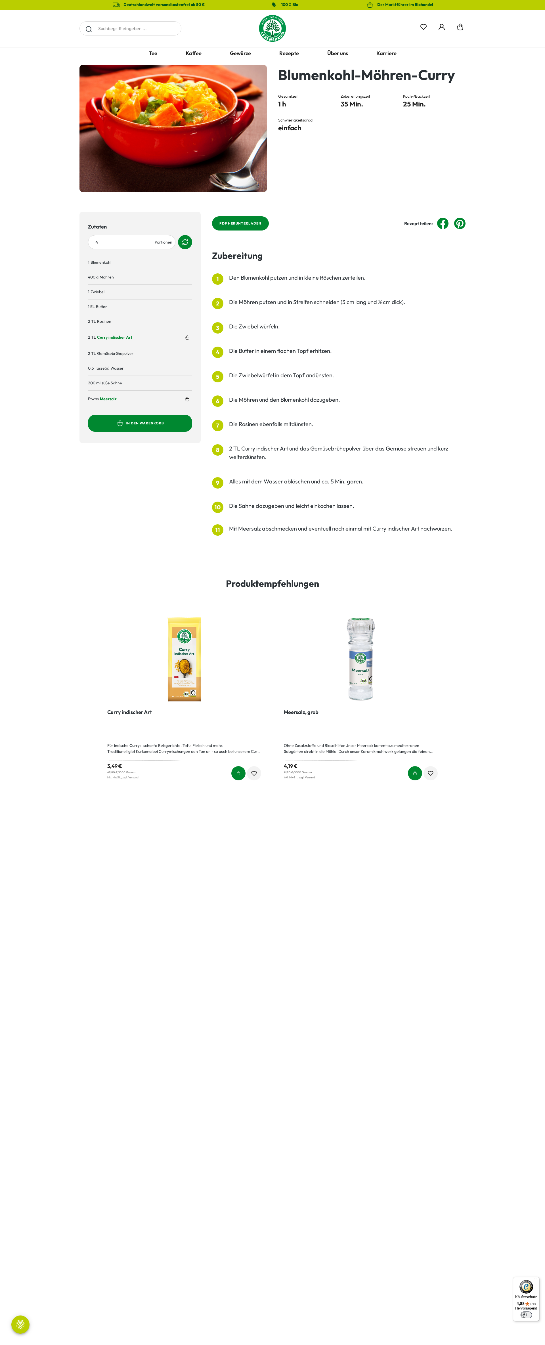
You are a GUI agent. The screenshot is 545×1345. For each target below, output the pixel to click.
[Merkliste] (423, 26)
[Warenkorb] (460, 28)
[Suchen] (88, 28)
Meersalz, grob (301, 712)
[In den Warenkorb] (187, 337)
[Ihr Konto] (441, 26)
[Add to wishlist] (254, 773)
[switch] (526, 1315)
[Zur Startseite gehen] (272, 28)
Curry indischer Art (114, 337)
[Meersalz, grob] (361, 659)
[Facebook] (442, 222)
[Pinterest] (460, 222)
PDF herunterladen (240, 223)
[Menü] (536, 1280)
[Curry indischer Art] (184, 659)
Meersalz (108, 398)
